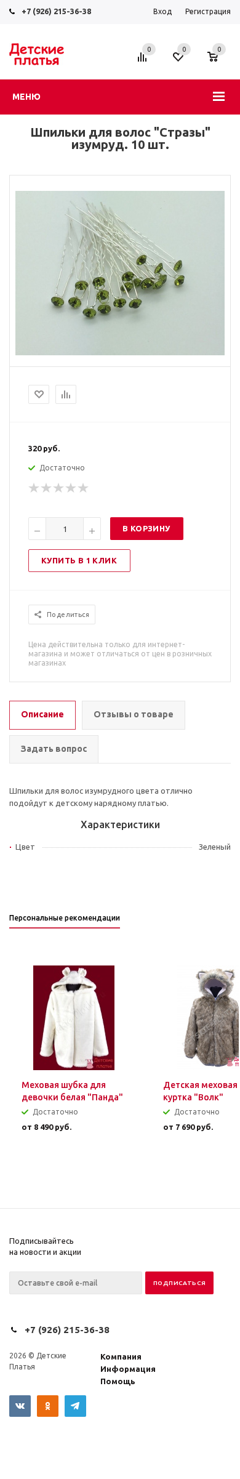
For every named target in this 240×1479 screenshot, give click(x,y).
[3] (59, 488)
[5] (84, 488)
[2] (47, 488)
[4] (71, 488)
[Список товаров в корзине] (218, 62)
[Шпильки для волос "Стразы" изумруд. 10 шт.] (120, 352)
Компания (121, 1356)
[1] (34, 488)
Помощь (117, 1381)
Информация (128, 1368)
